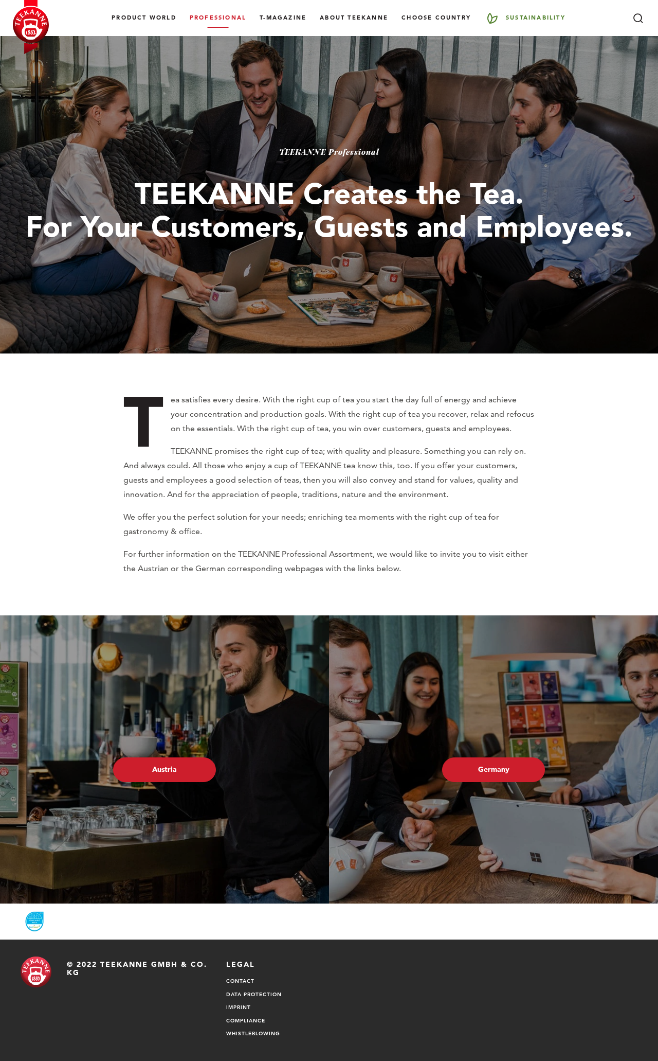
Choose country (436, 17)
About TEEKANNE (354, 17)
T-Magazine (283, 17)
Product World (144, 17)
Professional (218, 17)
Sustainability (535, 17)
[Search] (638, 18)
